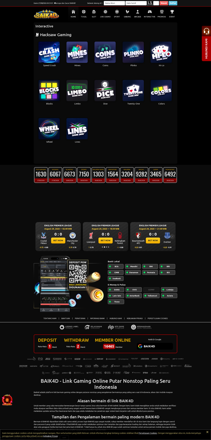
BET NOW (58, 240)
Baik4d (36, 392)
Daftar (173, 3)
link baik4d (114, 406)
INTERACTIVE (149, 17)
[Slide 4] (108, 247)
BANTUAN (65, 318)
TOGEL (84, 17)
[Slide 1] (102, 247)
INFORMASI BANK (97, 318)
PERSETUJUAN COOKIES (158, 318)
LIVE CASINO (105, 17)
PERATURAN (80, 318)
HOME (73, 17)
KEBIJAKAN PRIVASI (135, 318)
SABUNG (127, 17)
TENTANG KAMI (49, 318)
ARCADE (137, 17)
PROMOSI (162, 17)
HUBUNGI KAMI (116, 318)
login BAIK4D (89, 421)
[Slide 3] (106, 247)
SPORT (117, 17)
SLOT (94, 17)
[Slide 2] (104, 247)
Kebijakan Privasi (50, 436)
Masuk (164, 3)
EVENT (172, 17)
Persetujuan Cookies (148, 433)
